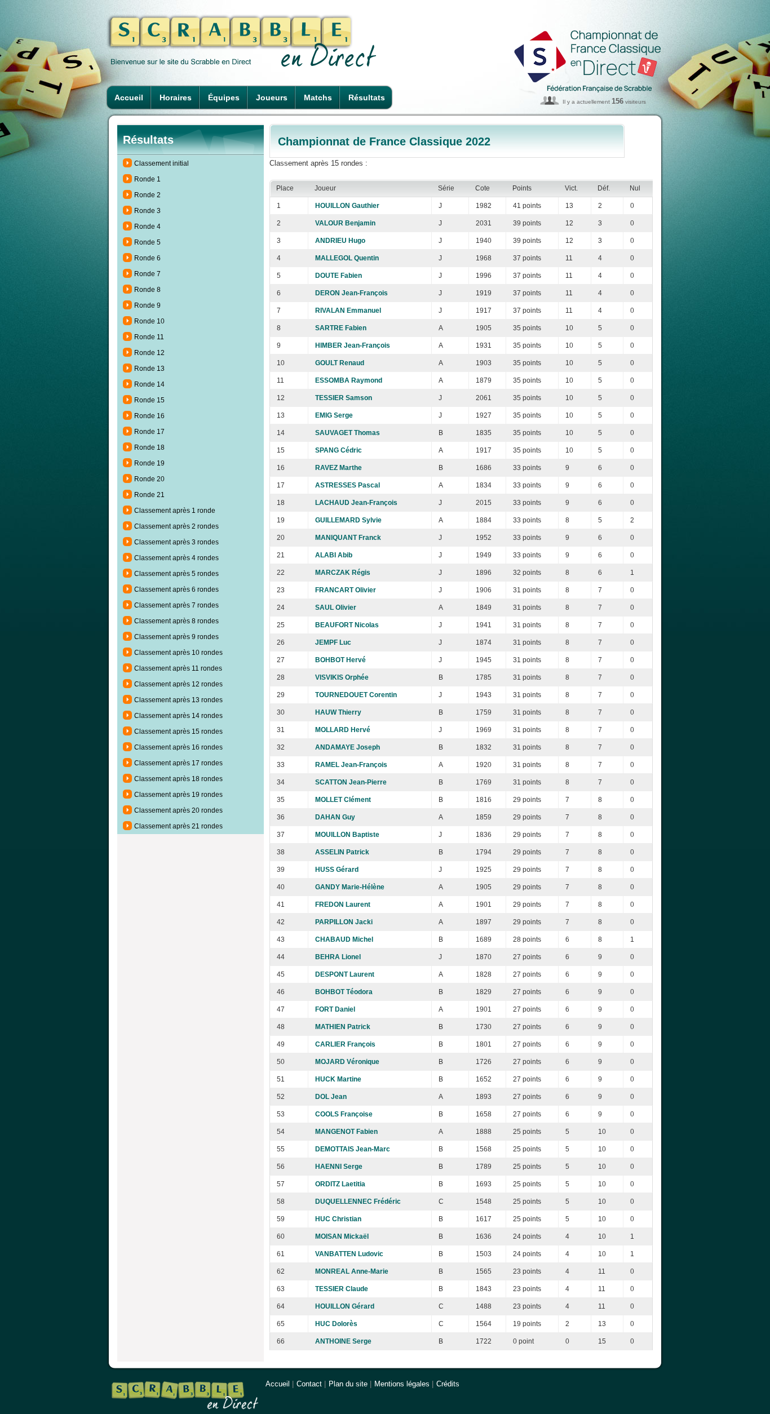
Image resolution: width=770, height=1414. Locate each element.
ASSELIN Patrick (342, 852)
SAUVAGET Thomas (347, 433)
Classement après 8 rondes (176, 621)
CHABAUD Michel (344, 939)
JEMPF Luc (333, 642)
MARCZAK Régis (342, 573)
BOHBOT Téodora (344, 992)
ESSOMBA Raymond (348, 380)
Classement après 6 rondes (176, 589)
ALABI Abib (333, 555)
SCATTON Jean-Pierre (351, 782)
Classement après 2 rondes (176, 526)
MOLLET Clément (343, 800)
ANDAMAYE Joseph (347, 747)
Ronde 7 (147, 274)
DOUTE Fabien (338, 276)
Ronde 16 (149, 416)
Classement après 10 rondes (178, 653)
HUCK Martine (338, 1079)
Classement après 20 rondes (178, 810)
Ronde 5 (147, 242)
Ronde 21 (149, 495)
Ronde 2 (147, 195)
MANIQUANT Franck (348, 538)
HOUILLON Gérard (344, 1306)
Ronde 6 (147, 258)
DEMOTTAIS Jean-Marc (352, 1149)
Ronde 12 (149, 353)
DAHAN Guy (335, 817)
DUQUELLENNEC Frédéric (358, 1201)
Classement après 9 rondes (176, 637)
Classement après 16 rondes (178, 747)
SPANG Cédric (338, 450)
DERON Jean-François (351, 293)
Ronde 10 (149, 321)
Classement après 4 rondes (176, 558)
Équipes (224, 97)
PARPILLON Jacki (344, 922)
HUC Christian (338, 1219)
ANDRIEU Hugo (340, 241)
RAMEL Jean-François (351, 765)
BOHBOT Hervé (340, 660)
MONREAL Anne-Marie (351, 1271)
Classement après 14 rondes (178, 716)
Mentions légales (402, 1384)
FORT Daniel (335, 1009)
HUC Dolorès (336, 1324)
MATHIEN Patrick (342, 1027)
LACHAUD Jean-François (356, 503)
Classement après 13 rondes (178, 700)
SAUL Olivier (335, 607)
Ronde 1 (147, 179)
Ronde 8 (147, 290)
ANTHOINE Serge (343, 1341)
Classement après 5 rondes (176, 574)
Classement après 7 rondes (176, 605)
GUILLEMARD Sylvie (348, 520)
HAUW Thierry (338, 712)
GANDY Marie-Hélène (349, 887)
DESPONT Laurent (344, 974)
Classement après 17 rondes (178, 763)
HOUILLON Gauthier (347, 206)
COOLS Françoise (344, 1114)
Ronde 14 (149, 384)
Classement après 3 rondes (176, 542)
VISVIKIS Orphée (342, 677)
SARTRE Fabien (340, 328)
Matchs (318, 97)
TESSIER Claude (341, 1289)
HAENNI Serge (338, 1167)
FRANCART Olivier (345, 590)
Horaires (176, 97)
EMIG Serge (334, 415)
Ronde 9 (147, 305)
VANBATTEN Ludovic (349, 1254)
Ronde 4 (147, 227)
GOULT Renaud (339, 363)
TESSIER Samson (343, 398)
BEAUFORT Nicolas (347, 625)
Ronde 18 (149, 447)
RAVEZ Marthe (338, 468)
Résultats (366, 97)
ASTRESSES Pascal (347, 485)
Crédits (447, 1384)
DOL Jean (331, 1097)
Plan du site (348, 1384)
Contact (309, 1384)
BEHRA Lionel (338, 957)
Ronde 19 (149, 463)
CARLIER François (345, 1044)
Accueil (128, 97)
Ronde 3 (147, 211)
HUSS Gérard (337, 870)
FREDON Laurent (342, 904)
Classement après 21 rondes (178, 826)
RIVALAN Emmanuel (348, 310)
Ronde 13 (149, 369)
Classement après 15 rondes (178, 731)
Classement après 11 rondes (178, 668)
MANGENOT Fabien (346, 1132)
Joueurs (271, 97)
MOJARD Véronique (347, 1062)
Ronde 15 (149, 400)
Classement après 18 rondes (178, 779)
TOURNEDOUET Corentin (356, 695)
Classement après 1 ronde (174, 511)
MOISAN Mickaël (342, 1236)
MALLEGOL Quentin (347, 258)
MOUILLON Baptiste (347, 835)
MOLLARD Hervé (342, 730)
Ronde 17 (149, 432)
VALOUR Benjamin (345, 223)
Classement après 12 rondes (178, 684)
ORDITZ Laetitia (340, 1184)
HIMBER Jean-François (352, 345)
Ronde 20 (149, 479)
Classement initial (161, 163)
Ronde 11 (149, 337)
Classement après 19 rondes (178, 795)
